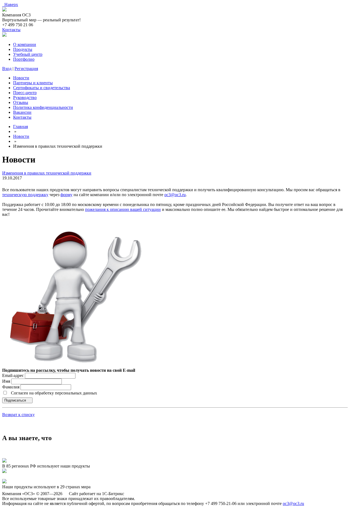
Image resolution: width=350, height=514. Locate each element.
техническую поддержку (25, 194)
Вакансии (22, 112)
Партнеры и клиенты (33, 82)
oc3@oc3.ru (175, 194)
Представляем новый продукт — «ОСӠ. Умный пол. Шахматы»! (62, 476)
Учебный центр (27, 54)
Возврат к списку (18, 414)
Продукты (22, 49)
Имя (6, 381)
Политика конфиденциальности (43, 107)
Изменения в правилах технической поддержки (46, 173)
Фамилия (11, 387)
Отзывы (20, 102)
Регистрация (26, 68)
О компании (24, 44)
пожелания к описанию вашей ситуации (123, 209)
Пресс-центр (25, 92)
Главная (20, 126)
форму (66, 194)
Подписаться (15, 400)
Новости (21, 77)
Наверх (10, 4)
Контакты (11, 29)
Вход (6, 68)
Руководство (25, 97)
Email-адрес (13, 375)
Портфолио (23, 59)
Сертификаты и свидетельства (41, 87)
